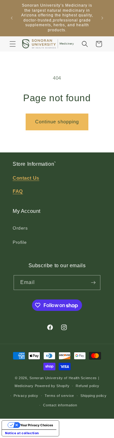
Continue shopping (57, 121)
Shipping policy (93, 396)
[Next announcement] (102, 18)
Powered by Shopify (52, 386)
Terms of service (59, 396)
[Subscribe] (93, 282)
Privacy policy (26, 396)
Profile (20, 242)
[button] (13, 44)
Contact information (60, 405)
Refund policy (87, 386)
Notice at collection (22, 433)
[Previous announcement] (12, 18)
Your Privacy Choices (36, 425)
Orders (20, 228)
